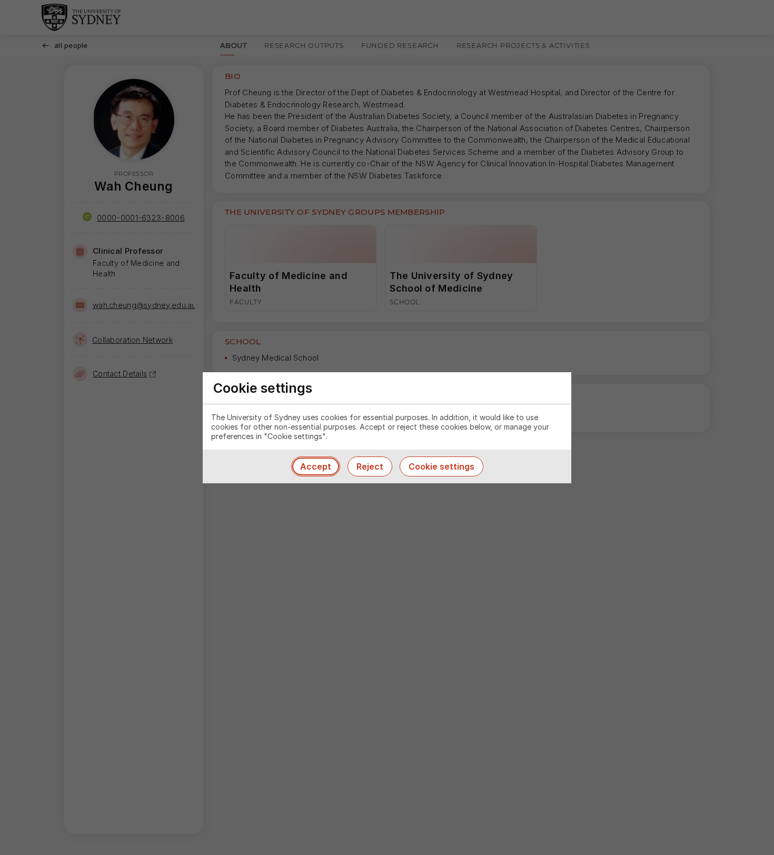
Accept (315, 466)
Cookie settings (441, 466)
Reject (369, 466)
